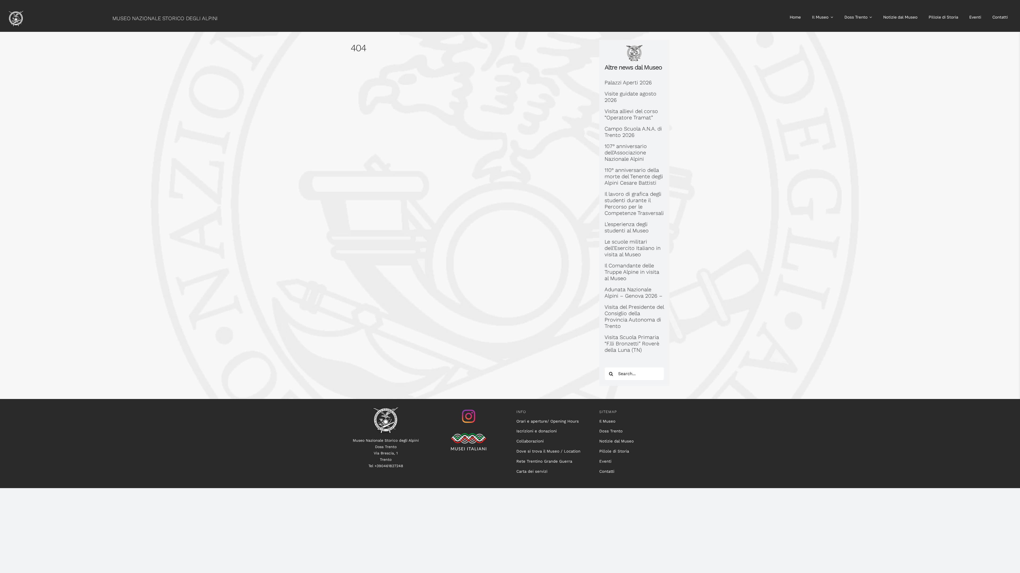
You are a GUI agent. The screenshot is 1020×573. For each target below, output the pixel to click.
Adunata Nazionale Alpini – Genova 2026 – (633, 292)
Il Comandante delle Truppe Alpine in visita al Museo (632, 271)
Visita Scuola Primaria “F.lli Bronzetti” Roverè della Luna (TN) (632, 343)
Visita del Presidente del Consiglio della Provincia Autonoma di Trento (634, 316)
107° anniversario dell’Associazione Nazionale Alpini (626, 152)
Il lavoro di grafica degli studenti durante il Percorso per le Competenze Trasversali (634, 203)
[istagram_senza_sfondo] (468, 409)
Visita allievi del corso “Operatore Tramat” (631, 114)
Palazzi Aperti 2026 (628, 82)
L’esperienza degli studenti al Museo (627, 227)
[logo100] (385, 409)
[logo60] (16, 13)
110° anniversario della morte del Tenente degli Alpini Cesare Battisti (634, 176)
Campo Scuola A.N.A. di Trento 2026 (633, 131)
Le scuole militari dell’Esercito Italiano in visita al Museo (633, 248)
